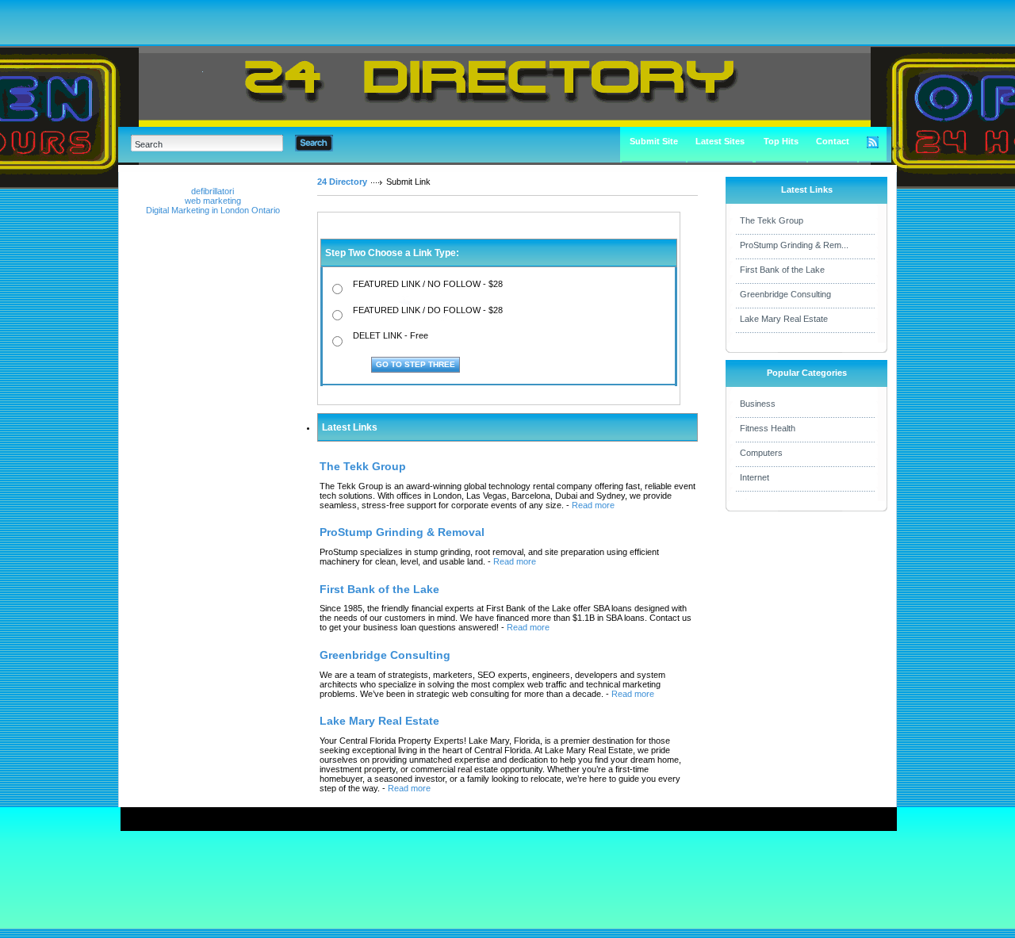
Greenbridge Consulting (785, 294)
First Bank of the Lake (782, 269)
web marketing (213, 200)
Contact (832, 141)
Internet (754, 477)
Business (758, 403)
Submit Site (654, 141)
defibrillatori (212, 191)
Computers (761, 453)
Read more (593, 505)
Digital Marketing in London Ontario (213, 210)
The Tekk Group (771, 220)
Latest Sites (720, 141)
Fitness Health (767, 428)
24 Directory (342, 181)
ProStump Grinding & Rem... (794, 245)
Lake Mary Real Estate (784, 319)
